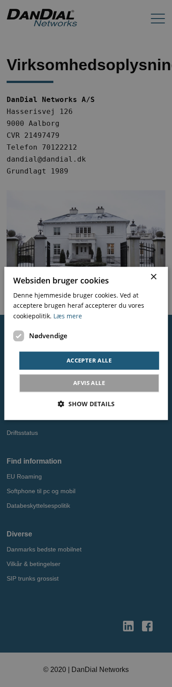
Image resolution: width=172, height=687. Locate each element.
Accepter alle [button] (89, 360)
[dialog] (86, 343)
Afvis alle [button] (89, 383)
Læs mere (67, 316)
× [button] (153, 277)
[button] (86, 404)
